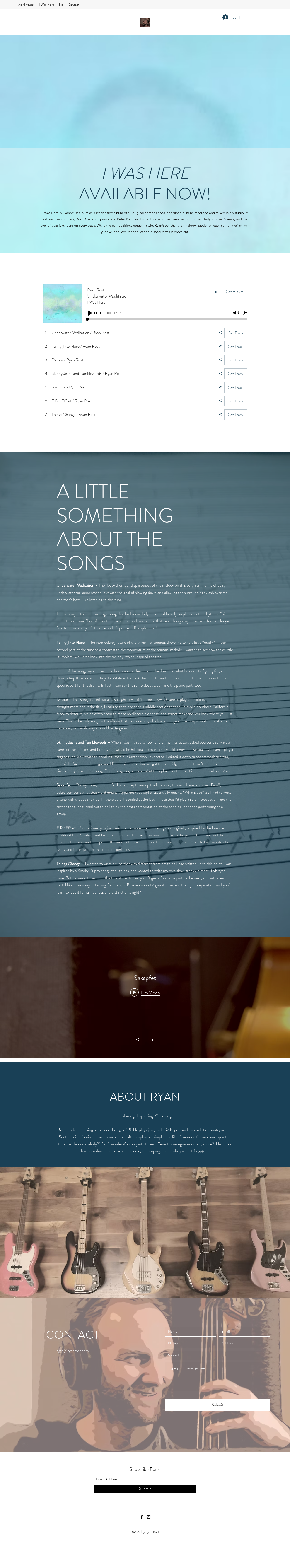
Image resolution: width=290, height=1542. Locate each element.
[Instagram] (148, 1517)
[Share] (140, 1039)
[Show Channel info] (150, 1039)
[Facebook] (141, 1517)
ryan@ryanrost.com (72, 1351)
